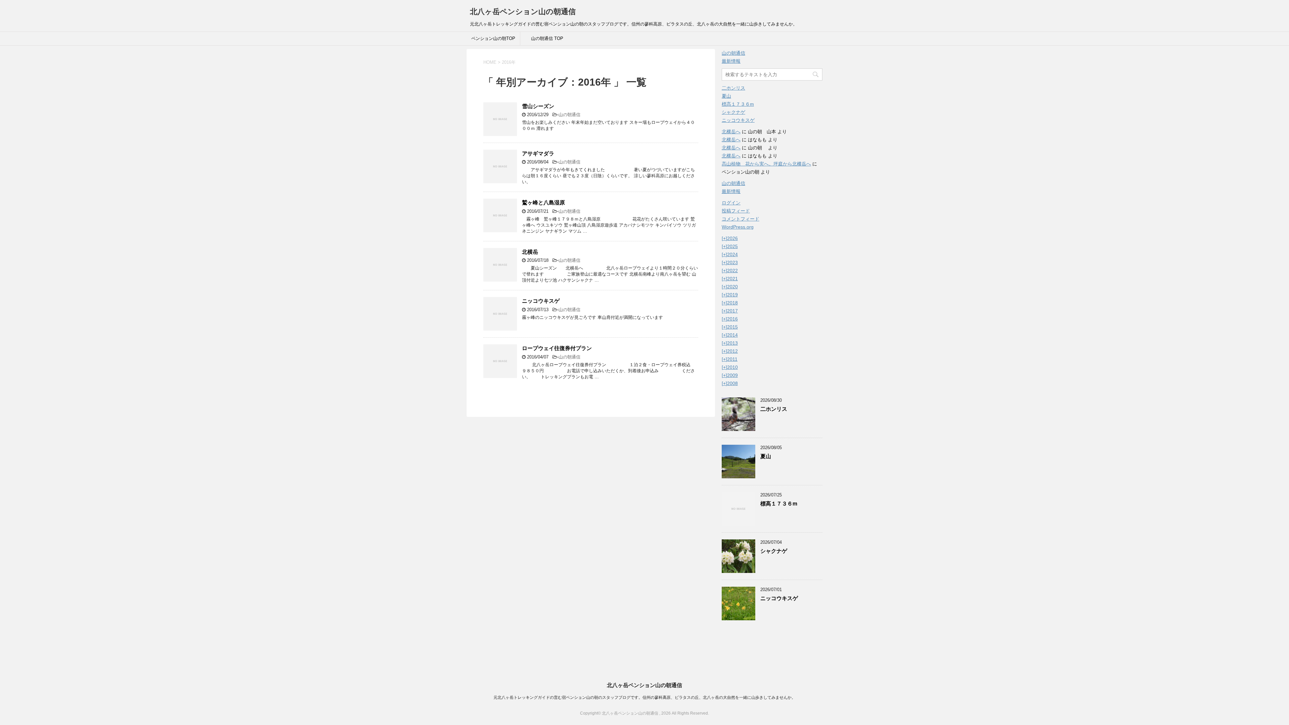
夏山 (726, 96)
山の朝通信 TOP (547, 38)
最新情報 (731, 61)
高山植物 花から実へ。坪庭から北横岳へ (766, 163)
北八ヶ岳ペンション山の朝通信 (523, 11)
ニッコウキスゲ (541, 301)
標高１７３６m (738, 104)
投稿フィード (736, 210)
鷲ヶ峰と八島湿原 (543, 202)
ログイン (731, 202)
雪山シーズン (538, 106)
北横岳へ (731, 131)
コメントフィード (740, 219)
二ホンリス (733, 88)
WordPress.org (738, 227)
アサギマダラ (538, 153)
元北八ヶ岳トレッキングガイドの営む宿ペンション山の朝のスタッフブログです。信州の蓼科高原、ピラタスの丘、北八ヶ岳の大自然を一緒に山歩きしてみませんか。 (644, 697)
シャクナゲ (733, 112)
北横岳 (530, 252)
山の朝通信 (569, 114)
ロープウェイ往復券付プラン (557, 348)
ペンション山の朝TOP (493, 38)
